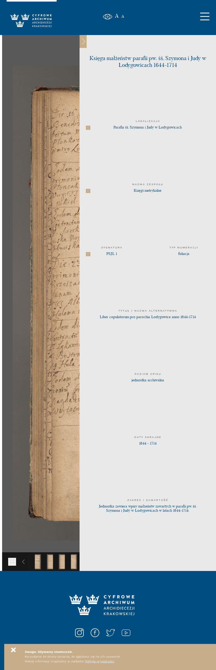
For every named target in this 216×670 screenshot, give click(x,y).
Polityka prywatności (99, 661)
